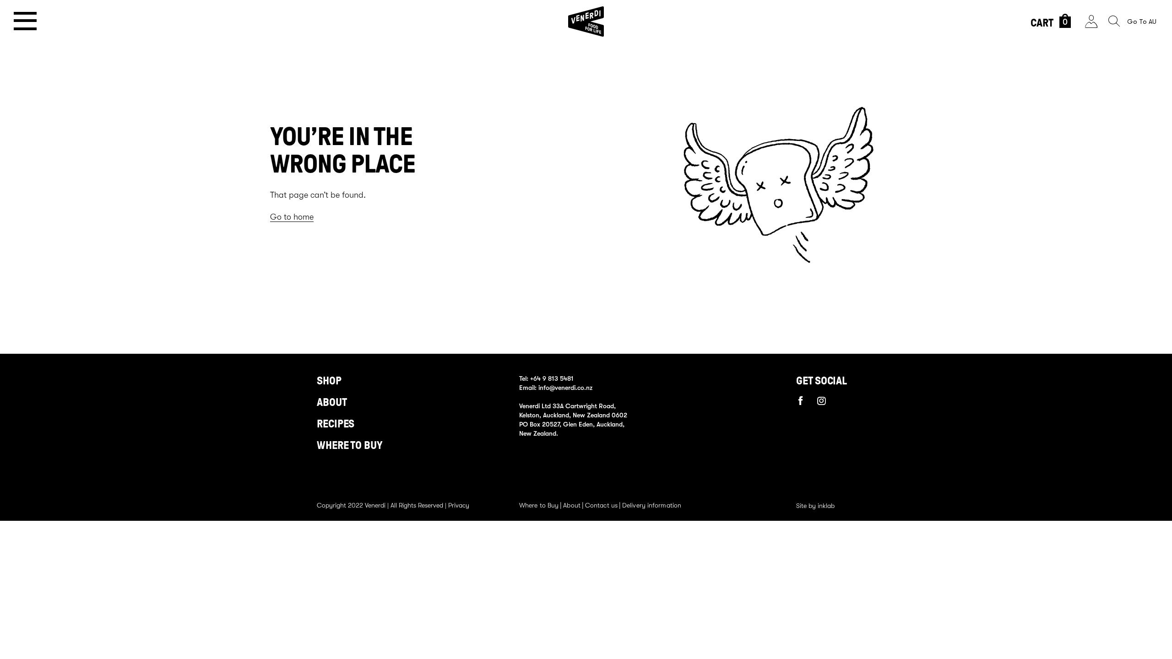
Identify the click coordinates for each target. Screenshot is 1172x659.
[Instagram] (821, 400)
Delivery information (651, 505)
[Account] (1091, 21)
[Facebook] (800, 400)
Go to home (292, 216)
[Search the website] (1114, 21)
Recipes (335, 424)
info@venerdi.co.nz (565, 387)
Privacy (458, 505)
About (332, 402)
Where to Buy (539, 505)
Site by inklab (815, 505)
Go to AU (1141, 21)
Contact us (601, 505)
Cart (1049, 23)
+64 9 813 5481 (552, 378)
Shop (329, 381)
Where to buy (349, 445)
